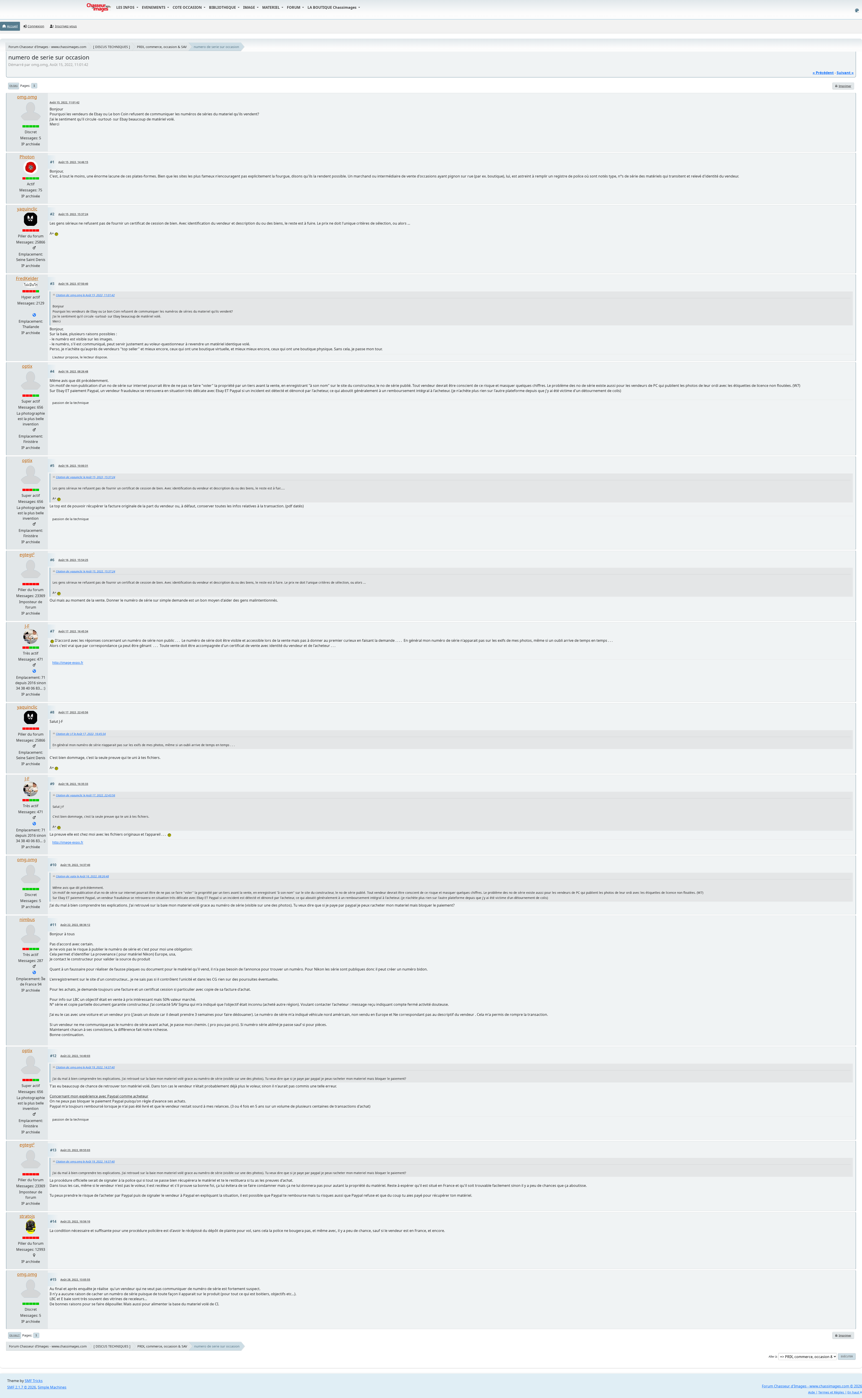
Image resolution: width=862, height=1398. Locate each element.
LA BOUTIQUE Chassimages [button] (332, 7)
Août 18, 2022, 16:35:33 (73, 784)
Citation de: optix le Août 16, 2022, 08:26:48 (82, 876)
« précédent (823, 72)
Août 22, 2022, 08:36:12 (75, 925)
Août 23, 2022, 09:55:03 (75, 1150)
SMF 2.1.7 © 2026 (21, 1387)
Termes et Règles (831, 1392)
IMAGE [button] (249, 7)
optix (27, 366)
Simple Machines (52, 1387)
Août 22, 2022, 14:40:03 (75, 1056)
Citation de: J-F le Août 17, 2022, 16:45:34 (81, 734)
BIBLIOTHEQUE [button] (223, 7)
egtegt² (27, 555)
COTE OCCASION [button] (188, 7)
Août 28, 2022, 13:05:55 (75, 1279)
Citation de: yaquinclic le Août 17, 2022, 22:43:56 (85, 795)
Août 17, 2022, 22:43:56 (73, 712)
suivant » (845, 72)
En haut (14, 1335)
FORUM (294, 7)
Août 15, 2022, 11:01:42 (64, 102)
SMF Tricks (34, 1380)
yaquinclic (27, 209)
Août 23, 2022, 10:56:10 (75, 1221)
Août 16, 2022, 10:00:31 (73, 465)
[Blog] (34, 972)
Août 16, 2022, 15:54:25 (73, 560)
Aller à (773, 1356)
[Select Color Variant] (857, 10)
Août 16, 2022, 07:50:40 (73, 283)
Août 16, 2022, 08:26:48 (73, 371)
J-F (27, 626)
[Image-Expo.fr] (34, 671)
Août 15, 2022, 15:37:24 (73, 214)
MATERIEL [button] (271, 7)
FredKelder (27, 278)
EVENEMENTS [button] (154, 7)
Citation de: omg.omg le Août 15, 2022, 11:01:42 (85, 295)
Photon (27, 157)
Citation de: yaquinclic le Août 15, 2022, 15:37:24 (85, 477)
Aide (811, 1392)
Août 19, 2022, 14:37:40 (75, 865)
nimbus (27, 919)
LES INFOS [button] (125, 7)
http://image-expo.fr (67, 662)
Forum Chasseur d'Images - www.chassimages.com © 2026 (812, 1386)
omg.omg (27, 97)
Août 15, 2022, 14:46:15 (73, 162)
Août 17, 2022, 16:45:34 (73, 631)
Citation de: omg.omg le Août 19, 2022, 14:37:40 (85, 1067)
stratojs (27, 1216)
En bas (13, 85)
